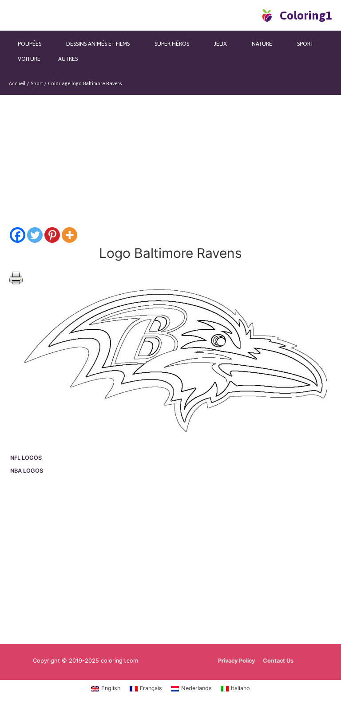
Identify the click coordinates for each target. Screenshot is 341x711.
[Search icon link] (251, 15)
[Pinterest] (52, 235)
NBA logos (26, 470)
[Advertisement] (170, 560)
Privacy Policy (236, 660)
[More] (69, 235)
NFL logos (26, 457)
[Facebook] (17, 235)
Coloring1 (306, 15)
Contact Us (278, 660)
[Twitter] (35, 235)
